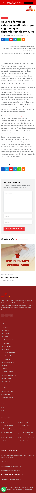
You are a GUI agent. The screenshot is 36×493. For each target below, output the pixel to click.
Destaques (4, 274)
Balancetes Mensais (10, 388)
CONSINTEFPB (8, 372)
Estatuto (6, 343)
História (6, 330)
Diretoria (6, 333)
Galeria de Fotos (9, 362)
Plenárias (6, 349)
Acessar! (28, 3)
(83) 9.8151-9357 (18, 466)
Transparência (7, 385)
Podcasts (7, 359)
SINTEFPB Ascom (8, 35)
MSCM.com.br (27, 490)
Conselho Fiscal (8, 391)
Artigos (6, 365)
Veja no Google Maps (7, 457)
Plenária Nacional (10, 356)
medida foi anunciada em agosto (13, 116)
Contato (5, 401)
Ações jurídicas (8, 340)
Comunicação (6, 394)
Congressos (7, 346)
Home (4, 324)
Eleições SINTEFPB (10, 375)
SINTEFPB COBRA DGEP (9, 277)
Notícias (10, 274)
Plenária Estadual (10, 352)
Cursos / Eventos (8, 398)
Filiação (6, 336)
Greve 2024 (7, 378)
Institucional (6, 327)
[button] (30, 239)
